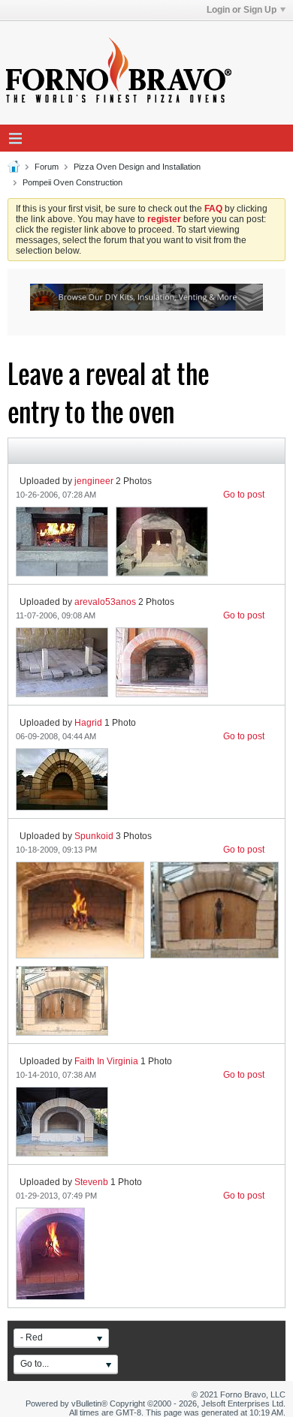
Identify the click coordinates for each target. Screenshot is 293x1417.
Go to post (243, 494)
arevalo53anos (105, 602)
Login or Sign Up (241, 10)
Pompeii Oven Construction (72, 182)
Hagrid (88, 723)
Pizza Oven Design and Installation (137, 166)
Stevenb (91, 1182)
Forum (47, 166)
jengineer (93, 481)
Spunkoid (93, 836)
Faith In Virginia (106, 1061)
